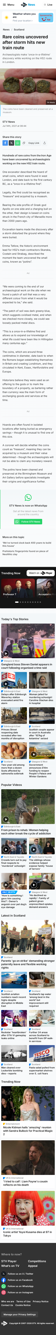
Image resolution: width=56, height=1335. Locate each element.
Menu (10, 4)
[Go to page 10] (40, 602)
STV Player (8, 1261)
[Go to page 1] (17, 602)
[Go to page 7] (32, 602)
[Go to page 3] (22, 602)
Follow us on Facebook (20, 1280)
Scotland (19, 29)
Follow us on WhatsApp (20, 1286)
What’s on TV (10, 1265)
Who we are (7, 1301)
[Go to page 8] (35, 602)
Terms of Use (23, 1301)
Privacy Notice (40, 1301)
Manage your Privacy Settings (20, 1314)
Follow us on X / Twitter (20, 1273)
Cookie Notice (22, 1305)
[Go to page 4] (25, 602)
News (6, 29)
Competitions (37, 1261)
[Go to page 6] (30, 602)
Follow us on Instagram (20, 1292)
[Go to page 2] (20, 602)
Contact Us (7, 1305)
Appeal (32, 1265)
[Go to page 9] (37, 602)
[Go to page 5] (27, 602)
